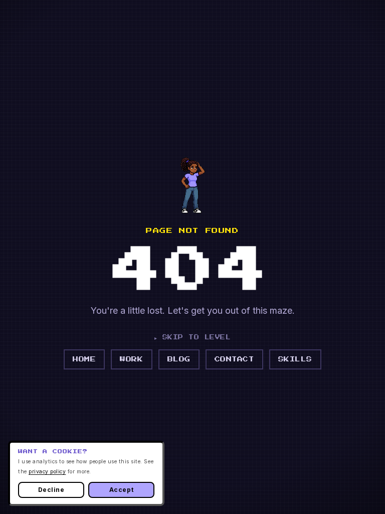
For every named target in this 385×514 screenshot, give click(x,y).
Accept (121, 489)
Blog (178, 359)
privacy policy (47, 471)
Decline (51, 489)
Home (84, 359)
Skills (295, 359)
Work (131, 359)
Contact (234, 359)
